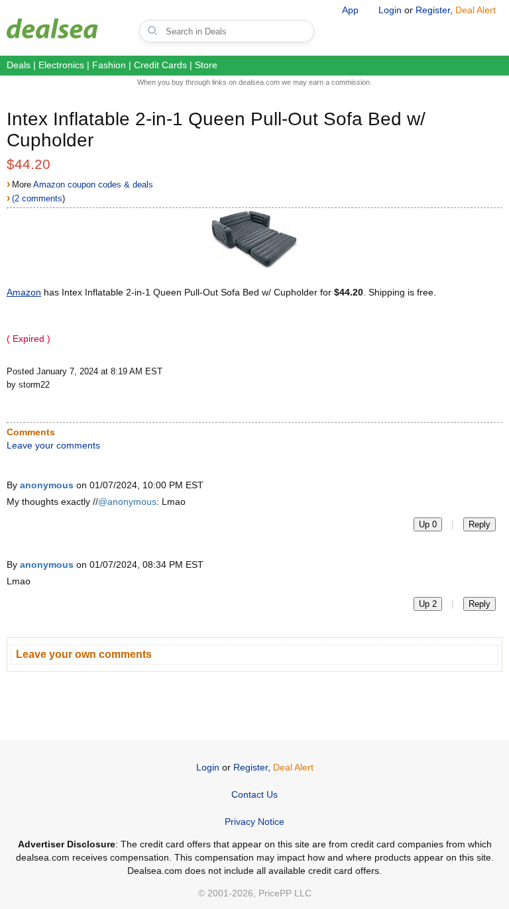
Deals (18, 65)
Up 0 (428, 524)
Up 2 (428, 604)
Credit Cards (160, 65)
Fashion (109, 65)
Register (433, 10)
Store (206, 65)
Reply (479, 524)
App (350, 10)
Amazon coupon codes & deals (93, 184)
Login (390, 10)
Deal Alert (475, 10)
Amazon (24, 292)
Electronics (61, 65)
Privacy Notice (254, 821)
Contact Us (254, 794)
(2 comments (37, 198)
